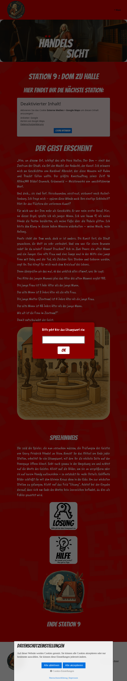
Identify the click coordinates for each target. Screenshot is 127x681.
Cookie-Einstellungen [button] (63, 671)
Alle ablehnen (51, 665)
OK (63, 350)
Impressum (73, 678)
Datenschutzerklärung (58, 678)
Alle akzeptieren (74, 665)
